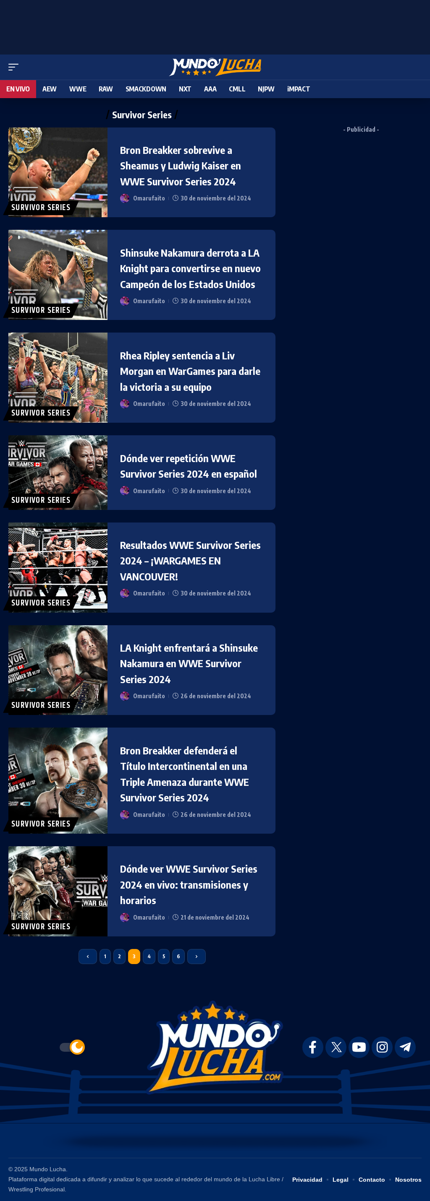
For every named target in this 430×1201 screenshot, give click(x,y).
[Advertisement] (215, 25)
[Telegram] (405, 1047)
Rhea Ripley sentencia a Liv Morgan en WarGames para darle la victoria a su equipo (190, 371)
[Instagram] (382, 1047)
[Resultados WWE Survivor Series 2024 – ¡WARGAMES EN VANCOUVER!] (58, 568)
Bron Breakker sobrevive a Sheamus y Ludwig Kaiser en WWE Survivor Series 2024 (180, 165)
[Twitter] (335, 1047)
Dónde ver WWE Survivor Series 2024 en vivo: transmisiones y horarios (188, 884)
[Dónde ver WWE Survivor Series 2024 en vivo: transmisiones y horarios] (58, 891)
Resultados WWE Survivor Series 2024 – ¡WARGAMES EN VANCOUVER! (190, 560)
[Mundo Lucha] (215, 67)
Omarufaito (149, 198)
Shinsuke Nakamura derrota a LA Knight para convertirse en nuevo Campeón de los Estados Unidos (190, 268)
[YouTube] (359, 1047)
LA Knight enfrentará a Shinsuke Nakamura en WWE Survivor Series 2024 (189, 663)
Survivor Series (41, 207)
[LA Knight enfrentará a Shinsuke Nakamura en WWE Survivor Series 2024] (58, 670)
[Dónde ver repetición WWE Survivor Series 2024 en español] (58, 472)
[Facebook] (312, 1047)
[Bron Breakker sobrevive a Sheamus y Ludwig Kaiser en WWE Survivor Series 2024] (58, 172)
